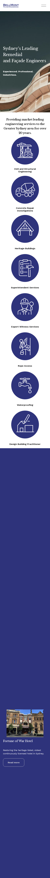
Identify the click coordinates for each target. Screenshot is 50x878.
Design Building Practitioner (25, 444)
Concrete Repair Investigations (25, 209)
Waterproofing (25, 405)
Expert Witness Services (25, 326)
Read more (14, 762)
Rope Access (25, 366)
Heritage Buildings (25, 248)
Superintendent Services (25, 287)
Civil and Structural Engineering (25, 170)
